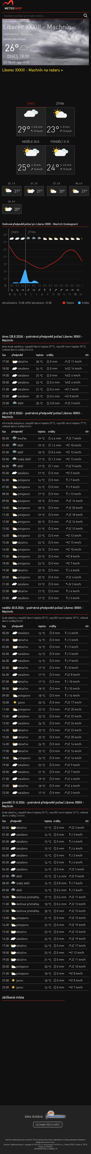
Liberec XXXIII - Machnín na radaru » (32, 69)
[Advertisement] (45, 86)
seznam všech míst (48, 1124)
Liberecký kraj (11, 34)
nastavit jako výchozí (14, 38)
